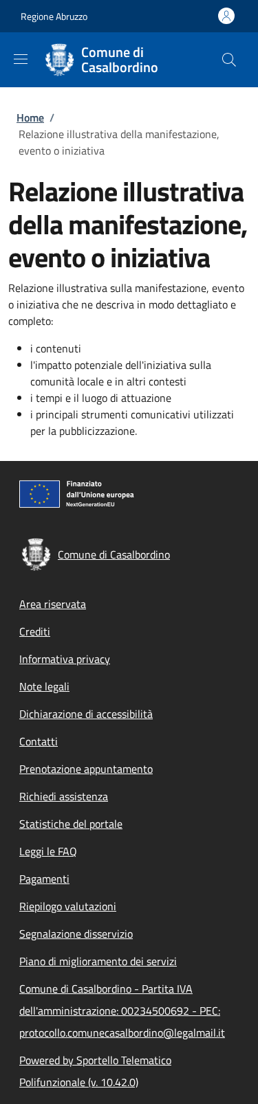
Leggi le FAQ (48, 851)
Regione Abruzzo (54, 16)
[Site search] (229, 60)
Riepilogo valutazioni (67, 906)
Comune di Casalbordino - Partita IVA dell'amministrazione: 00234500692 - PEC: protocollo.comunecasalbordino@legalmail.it (122, 1010)
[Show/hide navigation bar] (20, 59)
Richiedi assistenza (63, 796)
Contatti (38, 741)
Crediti (34, 631)
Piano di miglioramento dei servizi (98, 961)
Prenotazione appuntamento (86, 769)
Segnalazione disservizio (76, 933)
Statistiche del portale (70, 823)
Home (30, 117)
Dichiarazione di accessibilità (86, 714)
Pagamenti (44, 878)
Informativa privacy (64, 659)
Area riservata (52, 604)
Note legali (44, 686)
